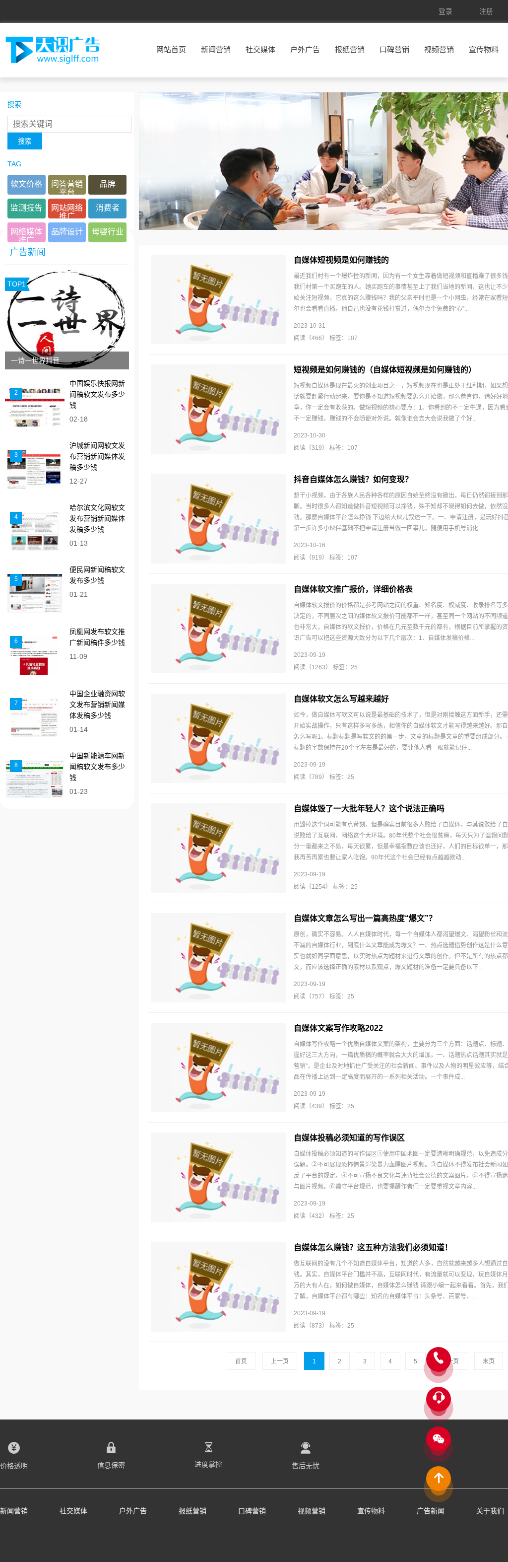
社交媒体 (260, 49)
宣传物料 (484, 49)
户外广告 (305, 49)
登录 (445, 11)
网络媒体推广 (26, 234)
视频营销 (439, 49)
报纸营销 (350, 49)
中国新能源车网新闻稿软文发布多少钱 (97, 766)
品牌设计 (67, 231)
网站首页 (171, 49)
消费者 (108, 208)
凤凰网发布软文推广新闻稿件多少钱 (97, 637)
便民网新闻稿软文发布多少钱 (97, 575)
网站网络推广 (67, 211)
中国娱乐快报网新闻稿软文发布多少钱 (97, 394)
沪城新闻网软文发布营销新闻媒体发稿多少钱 (97, 456)
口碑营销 (394, 49)
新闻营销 (216, 49)
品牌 (108, 184)
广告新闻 (430, 1511)
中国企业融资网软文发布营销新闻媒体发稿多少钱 (97, 704)
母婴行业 (108, 231)
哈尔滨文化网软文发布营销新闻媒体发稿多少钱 (97, 518)
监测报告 (26, 208)
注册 (486, 11)
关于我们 (490, 1511)
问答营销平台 (67, 187)
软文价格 (26, 184)
